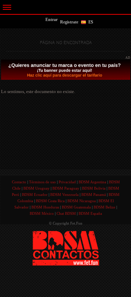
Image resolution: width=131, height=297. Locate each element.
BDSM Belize (104, 207)
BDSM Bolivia (93, 188)
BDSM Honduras (45, 207)
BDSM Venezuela (64, 194)
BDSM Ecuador (35, 194)
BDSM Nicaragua (81, 201)
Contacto (19, 182)
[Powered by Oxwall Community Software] (65, 247)
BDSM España (90, 213)
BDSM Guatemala (76, 207)
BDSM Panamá (93, 194)
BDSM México (42, 213)
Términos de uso (42, 182)
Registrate (69, 22)
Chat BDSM (66, 213)
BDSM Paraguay (65, 188)
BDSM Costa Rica (50, 201)
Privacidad (67, 182)
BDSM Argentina (92, 182)
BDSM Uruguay (36, 188)
